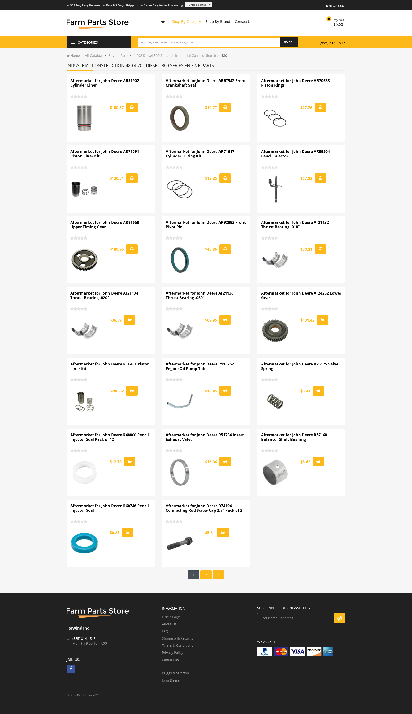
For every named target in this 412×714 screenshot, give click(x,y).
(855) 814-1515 (332, 42)
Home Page (171, 617)
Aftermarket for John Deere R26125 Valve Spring (299, 366)
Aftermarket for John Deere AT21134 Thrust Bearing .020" (104, 296)
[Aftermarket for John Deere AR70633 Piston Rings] (275, 118)
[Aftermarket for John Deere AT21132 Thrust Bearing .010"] (275, 260)
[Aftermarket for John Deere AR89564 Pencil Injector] (275, 189)
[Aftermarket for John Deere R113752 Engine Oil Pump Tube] (180, 401)
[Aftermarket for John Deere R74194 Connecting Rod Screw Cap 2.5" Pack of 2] (180, 543)
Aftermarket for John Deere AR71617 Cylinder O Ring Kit (200, 154)
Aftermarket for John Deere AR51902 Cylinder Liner (104, 83)
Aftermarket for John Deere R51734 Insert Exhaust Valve (205, 437)
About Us (169, 624)
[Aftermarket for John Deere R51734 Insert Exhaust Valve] (180, 472)
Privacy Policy (172, 652)
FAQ (165, 631)
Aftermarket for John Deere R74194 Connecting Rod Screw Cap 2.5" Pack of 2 (204, 508)
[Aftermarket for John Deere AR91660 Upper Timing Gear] (85, 260)
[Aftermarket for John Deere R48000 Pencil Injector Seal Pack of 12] (85, 472)
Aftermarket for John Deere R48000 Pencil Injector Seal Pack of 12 (109, 437)
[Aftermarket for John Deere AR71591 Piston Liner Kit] (85, 189)
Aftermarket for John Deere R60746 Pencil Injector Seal (109, 508)
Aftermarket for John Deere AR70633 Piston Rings (295, 83)
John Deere (171, 680)
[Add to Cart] (132, 107)
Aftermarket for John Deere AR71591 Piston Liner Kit (104, 154)
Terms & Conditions (177, 645)
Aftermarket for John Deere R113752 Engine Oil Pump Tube (200, 366)
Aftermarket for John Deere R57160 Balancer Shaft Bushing (294, 437)
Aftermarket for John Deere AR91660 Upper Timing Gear (104, 225)
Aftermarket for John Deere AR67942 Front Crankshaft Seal (206, 83)
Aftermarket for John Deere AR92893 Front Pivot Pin (206, 225)
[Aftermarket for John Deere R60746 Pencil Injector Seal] (85, 543)
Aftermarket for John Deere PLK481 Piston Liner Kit (110, 366)
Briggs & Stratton (175, 673)
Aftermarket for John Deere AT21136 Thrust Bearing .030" (199, 296)
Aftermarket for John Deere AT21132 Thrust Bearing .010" (295, 225)
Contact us (170, 659)
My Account (336, 6)
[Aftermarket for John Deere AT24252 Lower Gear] (275, 331)
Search (288, 42)
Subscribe (339, 618)
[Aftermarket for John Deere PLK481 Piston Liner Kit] (85, 401)
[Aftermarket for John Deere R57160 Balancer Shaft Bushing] (275, 472)
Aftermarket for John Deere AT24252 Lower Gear (301, 296)
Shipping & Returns (177, 638)
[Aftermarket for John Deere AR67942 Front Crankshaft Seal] (180, 118)
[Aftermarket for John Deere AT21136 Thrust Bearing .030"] (180, 331)
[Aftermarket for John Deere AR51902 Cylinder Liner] (85, 118)
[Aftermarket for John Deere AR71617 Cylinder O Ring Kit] (180, 189)
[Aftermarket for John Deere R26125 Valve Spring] (275, 401)
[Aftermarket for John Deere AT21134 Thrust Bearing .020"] (85, 331)
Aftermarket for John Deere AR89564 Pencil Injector (295, 154)
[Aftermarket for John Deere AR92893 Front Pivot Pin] (180, 260)
